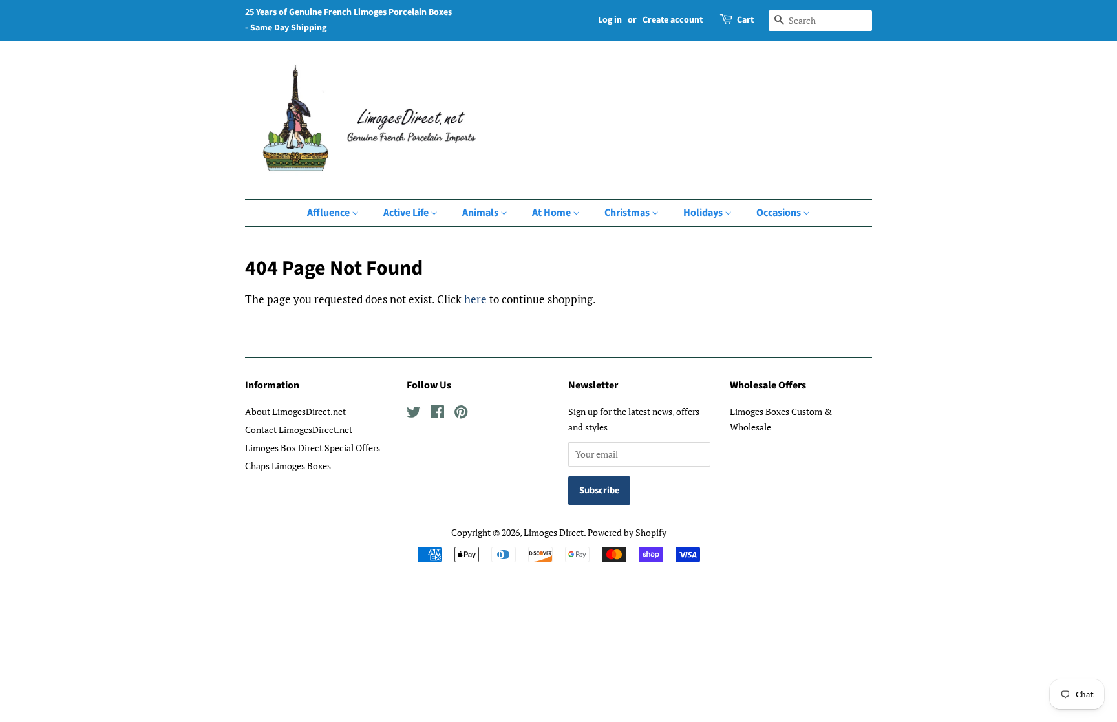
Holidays (704, 213)
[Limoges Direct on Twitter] (414, 414)
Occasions (779, 213)
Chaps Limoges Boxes (288, 466)
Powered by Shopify (627, 532)
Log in (610, 20)
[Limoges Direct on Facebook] (437, 414)
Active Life (407, 213)
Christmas (628, 213)
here (475, 299)
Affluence (329, 213)
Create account (673, 20)
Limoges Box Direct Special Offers (312, 447)
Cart (745, 20)
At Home (552, 213)
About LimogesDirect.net (295, 411)
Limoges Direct (554, 532)
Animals (481, 213)
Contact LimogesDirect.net (298, 429)
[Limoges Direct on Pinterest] (461, 414)
